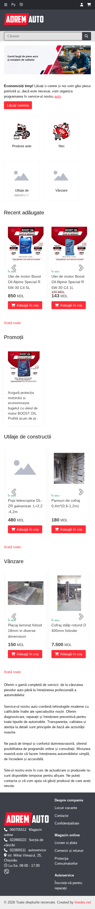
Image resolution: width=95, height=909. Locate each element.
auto (57, 96)
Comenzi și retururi (69, 851)
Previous (14, 267)
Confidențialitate (67, 823)
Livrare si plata (66, 843)
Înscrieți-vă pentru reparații (68, 885)
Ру (13, 5)
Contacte (61, 816)
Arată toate (12, 323)
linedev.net (83, 902)
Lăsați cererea (18, 105)
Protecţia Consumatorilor (66, 861)
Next (80, 267)
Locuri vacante (66, 808)
